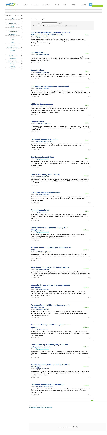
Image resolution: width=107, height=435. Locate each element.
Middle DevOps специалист (42, 104)
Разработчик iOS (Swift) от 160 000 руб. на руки (50, 267)
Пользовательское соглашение (34, 407)
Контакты (47, 407)
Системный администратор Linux (45, 139)
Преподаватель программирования (45, 192)
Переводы (13, 45)
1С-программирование (43, 124)
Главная (12, 11)
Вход (91, 4)
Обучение (13, 69)
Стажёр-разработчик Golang (42, 157)
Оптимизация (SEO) (13, 34)
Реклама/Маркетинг (13, 55)
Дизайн (12, 26)
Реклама (50, 407)
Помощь (42, 407)
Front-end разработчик (40, 210)
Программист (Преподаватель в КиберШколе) (50, 86)
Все (12, 18)
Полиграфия (12, 37)
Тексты (12, 42)
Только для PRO (42, 19)
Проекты (17, 11)
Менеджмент (12, 21)
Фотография (12, 50)
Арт (12, 29)
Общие (36, 19)
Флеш (13, 39)
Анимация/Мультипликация (12, 47)
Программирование (13, 31)
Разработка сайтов (12, 23)
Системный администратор (44, 106)
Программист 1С (37, 122)
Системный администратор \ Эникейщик (47, 384)
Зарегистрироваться (97, 5)
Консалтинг (12, 66)
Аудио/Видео (12, 53)
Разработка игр (13, 58)
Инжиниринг (12, 63)
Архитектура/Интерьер (12, 61)
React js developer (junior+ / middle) (45, 175)
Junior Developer (37, 70)
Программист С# (37, 52)
